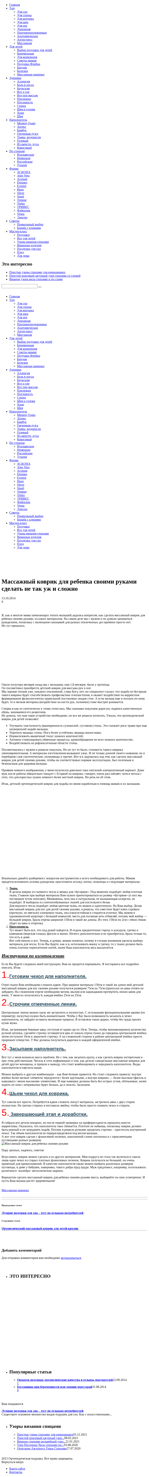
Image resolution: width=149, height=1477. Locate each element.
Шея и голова (26, 109)
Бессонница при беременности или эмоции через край (54, 1386)
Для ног (22, 25)
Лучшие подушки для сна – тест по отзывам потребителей (42, 1213)
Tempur (22, 200)
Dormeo (22, 182)
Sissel (20, 196)
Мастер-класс (18, 231)
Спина (21, 105)
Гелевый (22, 140)
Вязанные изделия (29, 245)
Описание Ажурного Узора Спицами (42, 1448)
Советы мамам (26, 60)
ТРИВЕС (23, 207)
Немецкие (23, 158)
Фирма (13, 168)
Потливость (25, 102)
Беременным (25, 53)
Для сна (22, 11)
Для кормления (27, 57)
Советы (14, 221)
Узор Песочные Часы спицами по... (40, 1445)
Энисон (22, 217)
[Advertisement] (74, 655)
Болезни (22, 71)
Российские (25, 161)
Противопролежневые (32, 32)
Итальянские (25, 154)
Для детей (16, 46)
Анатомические (27, 36)
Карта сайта (17, 1468)
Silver (20, 193)
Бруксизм (23, 88)
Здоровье (15, 78)
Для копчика (25, 18)
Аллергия (23, 81)
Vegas (20, 214)
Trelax (21, 203)
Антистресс (25, 39)
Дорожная (23, 29)
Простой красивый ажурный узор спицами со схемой (45, 275)
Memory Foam (26, 123)
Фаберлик (23, 210)
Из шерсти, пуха (28, 144)
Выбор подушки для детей (34, 50)
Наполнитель (18, 119)
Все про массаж (27, 95)
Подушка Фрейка (28, 64)
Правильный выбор (30, 224)
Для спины (24, 15)
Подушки (23, 234)
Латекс (21, 126)
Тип (12, 8)
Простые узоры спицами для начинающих (37, 272)
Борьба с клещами (29, 228)
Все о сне (23, 92)
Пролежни (24, 99)
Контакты (15, 1472)
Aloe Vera (23, 175)
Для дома (23, 255)
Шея (20, 116)
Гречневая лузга (27, 133)
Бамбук (22, 130)
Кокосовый (24, 147)
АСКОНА (23, 172)
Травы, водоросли (29, 137)
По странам (17, 151)
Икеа (20, 189)
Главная (14, 4)
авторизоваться (71, 1257)
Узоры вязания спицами (33, 241)
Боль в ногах (25, 85)
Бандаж (22, 67)
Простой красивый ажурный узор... (40, 1438)
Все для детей (26, 238)
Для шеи (22, 22)
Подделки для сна (29, 248)
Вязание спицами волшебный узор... (41, 1441)
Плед (20, 252)
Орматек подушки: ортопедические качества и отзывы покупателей (65, 1380)
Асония (22, 179)
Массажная (24, 43)
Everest (21, 186)
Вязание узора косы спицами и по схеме (36, 279)
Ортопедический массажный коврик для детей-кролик (40, 1228)
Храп (20, 112)
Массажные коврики (30, 74)
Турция (22, 165)
